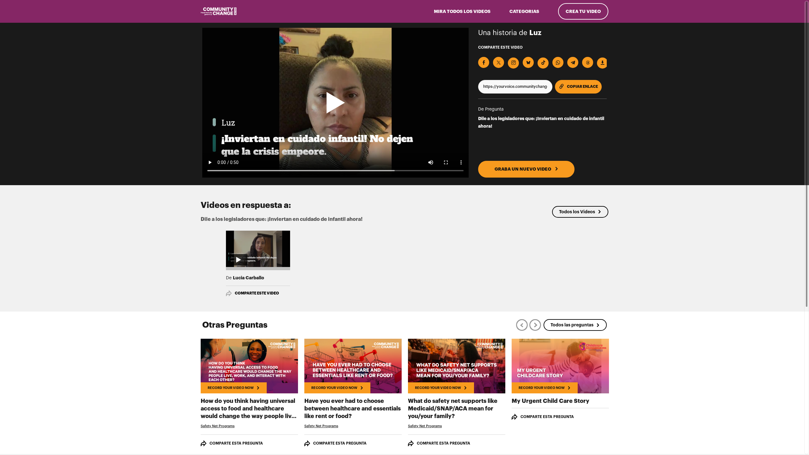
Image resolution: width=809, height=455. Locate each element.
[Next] (535, 325)
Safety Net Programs (217, 426)
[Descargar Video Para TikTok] (543, 63)
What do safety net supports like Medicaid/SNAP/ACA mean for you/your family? (452, 408)
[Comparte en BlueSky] (528, 62)
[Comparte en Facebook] (483, 62)
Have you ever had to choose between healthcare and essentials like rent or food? (352, 408)
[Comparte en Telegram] (572, 62)
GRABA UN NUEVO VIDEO (523, 169)
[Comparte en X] (498, 62)
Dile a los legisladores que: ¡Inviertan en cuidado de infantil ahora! (541, 122)
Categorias (524, 11)
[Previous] (522, 325)
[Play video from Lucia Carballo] (258, 249)
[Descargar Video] (602, 63)
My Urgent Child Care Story (550, 401)
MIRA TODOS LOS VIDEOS (462, 11)
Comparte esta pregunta (236, 443)
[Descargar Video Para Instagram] (513, 63)
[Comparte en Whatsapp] (557, 62)
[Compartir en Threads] (587, 62)
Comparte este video (257, 293)
